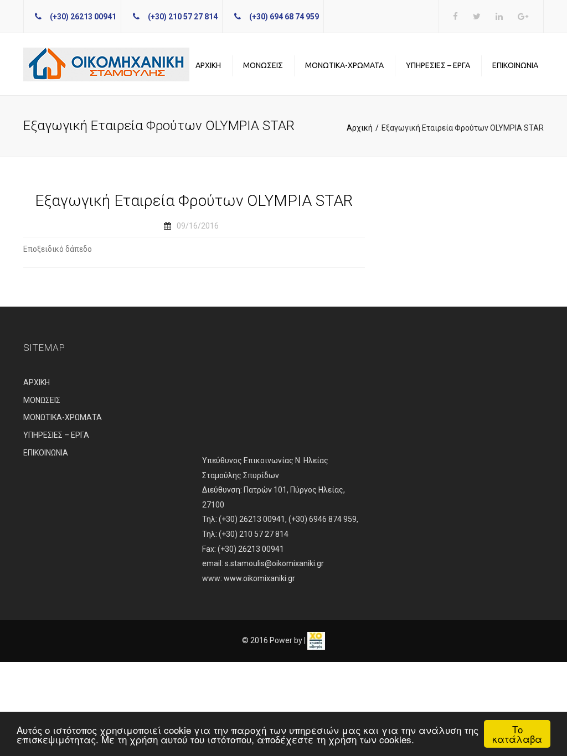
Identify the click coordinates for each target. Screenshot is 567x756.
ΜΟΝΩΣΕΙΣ (263, 65)
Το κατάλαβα (517, 733)
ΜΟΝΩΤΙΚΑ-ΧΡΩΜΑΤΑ (344, 65)
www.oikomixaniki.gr (259, 578)
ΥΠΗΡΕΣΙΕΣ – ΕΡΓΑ (438, 65)
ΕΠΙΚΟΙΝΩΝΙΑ (515, 65)
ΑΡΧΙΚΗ (208, 65)
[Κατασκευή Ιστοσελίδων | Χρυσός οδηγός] (316, 640)
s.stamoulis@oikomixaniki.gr (274, 563)
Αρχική (360, 127)
